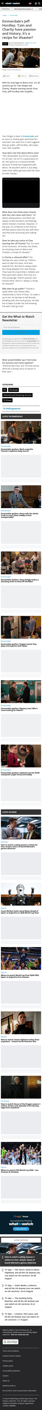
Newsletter (35, 76)
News (5, 44)
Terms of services (29, 339)
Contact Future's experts (12, 1356)
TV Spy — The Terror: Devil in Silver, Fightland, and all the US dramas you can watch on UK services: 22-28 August (22, 1274)
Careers (6, 1376)
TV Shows (7, 400)
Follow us (23, 76)
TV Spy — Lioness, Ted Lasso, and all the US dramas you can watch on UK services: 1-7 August (22, 1317)
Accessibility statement (11, 1371)
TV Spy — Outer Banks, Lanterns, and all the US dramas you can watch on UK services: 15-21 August (22, 1288)
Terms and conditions (11, 1351)
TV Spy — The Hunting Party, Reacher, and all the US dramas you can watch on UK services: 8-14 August (22, 1302)
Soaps (5, 15)
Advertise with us (9, 1386)
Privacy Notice (32, 341)
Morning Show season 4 (23, 9)
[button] (2, 3)
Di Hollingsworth (17, 43)
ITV (4, 390)
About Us (6, 1381)
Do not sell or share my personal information (19, 1391)
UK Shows (13, 390)
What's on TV (30, 43)
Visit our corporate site (20, 1334)
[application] (21, 191)
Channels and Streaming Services (17, 395)
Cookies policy (8, 1366)
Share (8, 76)
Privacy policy (8, 1361)
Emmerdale (13, 15)
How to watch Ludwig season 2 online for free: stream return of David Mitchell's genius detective (20, 1260)
